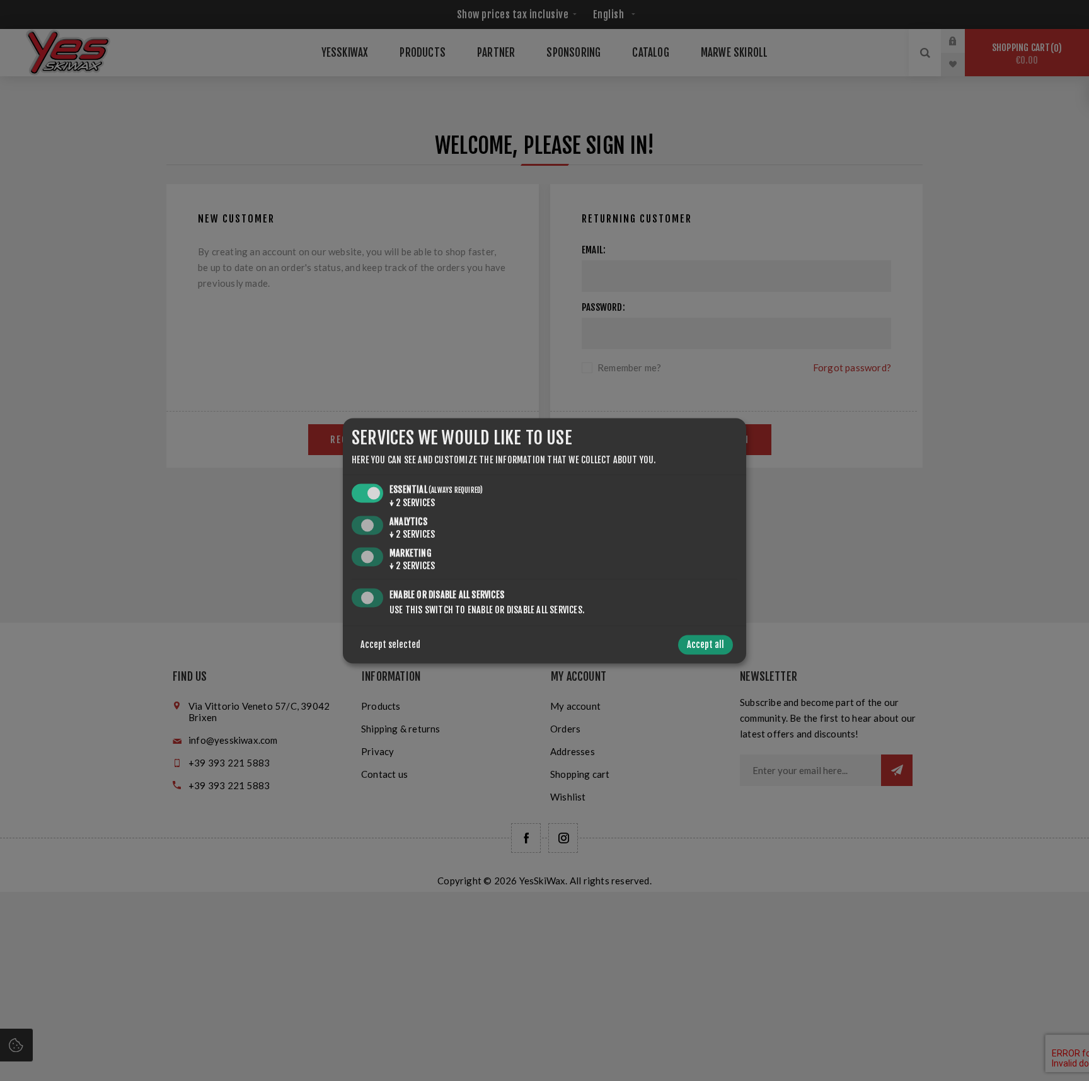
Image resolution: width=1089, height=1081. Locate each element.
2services (412, 503)
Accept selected (390, 644)
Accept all (705, 644)
